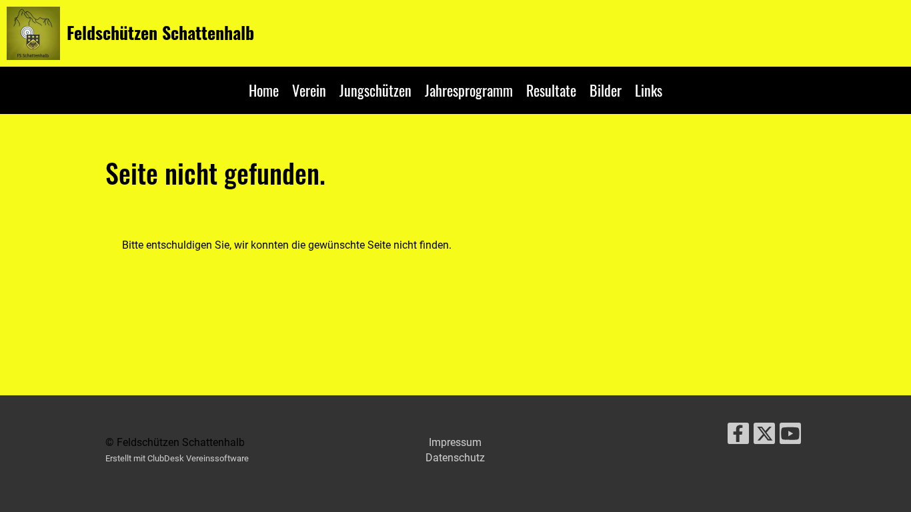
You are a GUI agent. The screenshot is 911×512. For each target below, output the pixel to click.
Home (264, 90)
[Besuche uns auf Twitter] (764, 436)
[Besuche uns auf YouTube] (790, 436)
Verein (309, 90)
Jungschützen (375, 90)
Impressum (455, 442)
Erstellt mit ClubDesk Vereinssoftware (177, 458)
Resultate (551, 90)
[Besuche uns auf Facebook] (738, 436)
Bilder (606, 90)
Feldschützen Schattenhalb (160, 33)
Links (648, 90)
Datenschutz (455, 457)
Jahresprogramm (469, 90)
